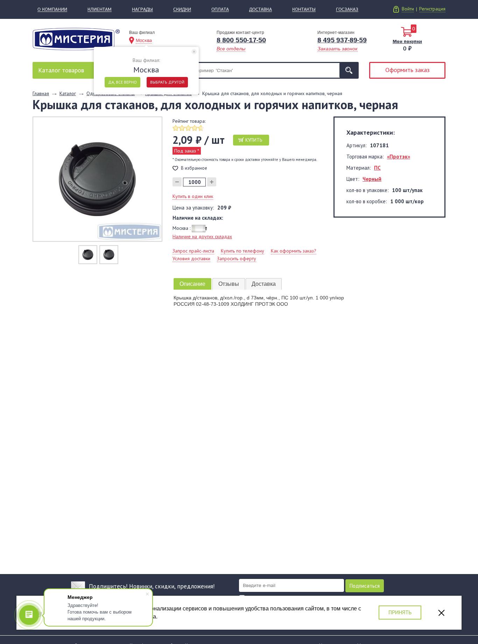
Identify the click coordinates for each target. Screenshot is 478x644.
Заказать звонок (337, 48)
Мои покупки (407, 41)
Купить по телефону (242, 251)
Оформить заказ (407, 70)
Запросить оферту (236, 258)
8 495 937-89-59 (342, 40)
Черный (372, 179)
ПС (377, 167)
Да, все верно (122, 82)
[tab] (192, 284)
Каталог (61, 70)
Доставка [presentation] (264, 284)
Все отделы (231, 48)
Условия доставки (191, 258)
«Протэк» (398, 156)
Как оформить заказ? (293, 251)
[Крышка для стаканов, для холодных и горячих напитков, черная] (97, 179)
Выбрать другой (167, 82)
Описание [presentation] (192, 284)
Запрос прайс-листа (193, 251)
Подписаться (365, 585)
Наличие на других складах (202, 236)
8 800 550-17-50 (241, 40)
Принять (400, 612)
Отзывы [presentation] (228, 284)
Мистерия (76, 39)
